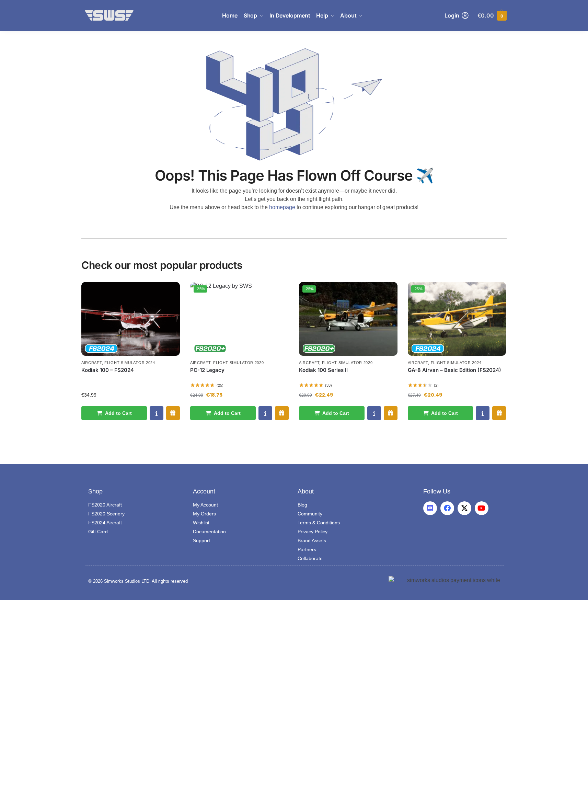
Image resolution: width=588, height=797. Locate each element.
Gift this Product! (173, 413)
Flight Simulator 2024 (129, 363)
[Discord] (430, 508)
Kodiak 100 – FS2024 (107, 370)
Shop (95, 491)
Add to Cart (118, 413)
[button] (492, 16)
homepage (282, 207)
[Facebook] (447, 508)
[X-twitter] (464, 508)
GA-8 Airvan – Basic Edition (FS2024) (454, 370)
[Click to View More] (130, 319)
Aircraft (91, 363)
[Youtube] (481, 508)
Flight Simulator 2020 (238, 363)
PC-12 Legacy (207, 370)
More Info (156, 413)
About (306, 491)
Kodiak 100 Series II (323, 370)
